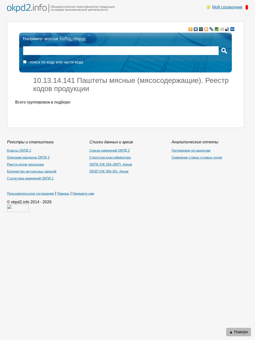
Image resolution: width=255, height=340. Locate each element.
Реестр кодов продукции (25, 164)
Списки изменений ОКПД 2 (109, 150)
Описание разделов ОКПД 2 (28, 157)
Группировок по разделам (191, 150)
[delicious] (227, 29)
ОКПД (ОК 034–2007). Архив (110, 164)
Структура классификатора (110, 157)
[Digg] (222, 29)
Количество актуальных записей (31, 171)
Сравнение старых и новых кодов (197, 157)
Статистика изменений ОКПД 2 (30, 178)
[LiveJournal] (211, 29)
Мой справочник (227, 7)
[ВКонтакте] (195, 29)
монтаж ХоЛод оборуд (64, 39)
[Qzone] (232, 29)
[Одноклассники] (190, 29)
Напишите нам (83, 193)
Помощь (63, 193)
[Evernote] (216, 29)
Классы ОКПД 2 (19, 150)
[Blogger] (206, 29)
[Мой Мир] (201, 29)
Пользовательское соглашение (30, 193)
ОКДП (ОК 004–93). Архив (108, 171)
